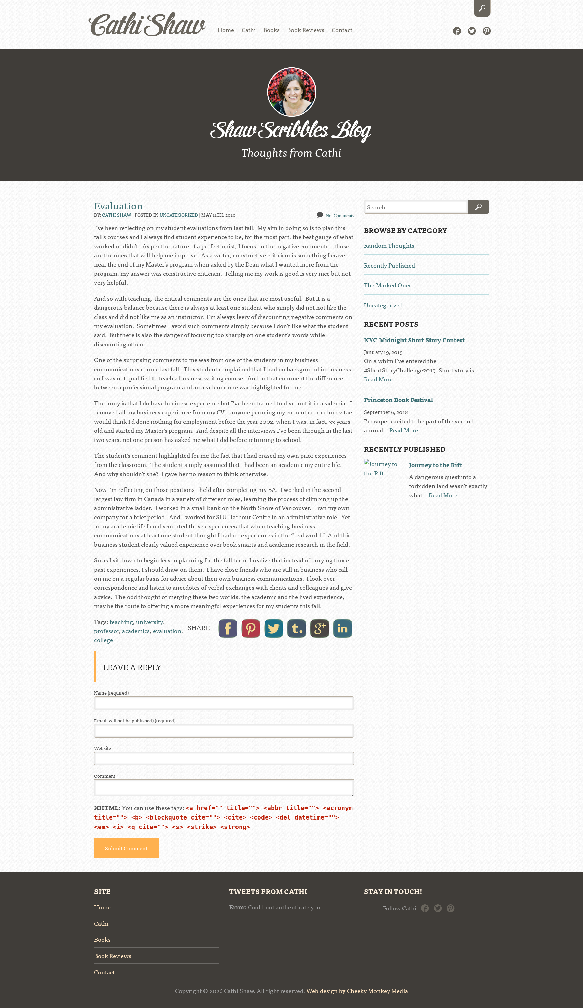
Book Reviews (305, 29)
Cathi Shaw (146, 27)
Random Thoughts (389, 245)
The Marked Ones (388, 285)
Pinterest (487, 30)
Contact (342, 29)
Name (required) (111, 692)
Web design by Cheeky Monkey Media (357, 991)
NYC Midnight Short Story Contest (414, 340)
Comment (104, 775)
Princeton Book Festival (398, 399)
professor (106, 630)
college (103, 640)
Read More (378, 379)
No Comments (340, 215)
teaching (121, 621)
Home (226, 29)
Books (271, 29)
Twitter (472, 30)
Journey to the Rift (435, 465)
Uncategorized (179, 214)
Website (102, 748)
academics (136, 630)
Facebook (457, 30)
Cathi (249, 29)
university (149, 621)
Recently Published (389, 265)
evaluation (167, 630)
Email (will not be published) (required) (134, 720)
